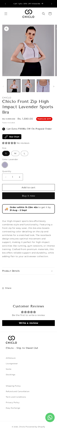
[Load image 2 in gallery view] (28, 85)
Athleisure (11, 358)
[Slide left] (3, 86)
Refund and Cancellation (18, 391)
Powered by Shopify (35, 427)
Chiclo (22, 427)
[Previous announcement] (5, 4)
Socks (8, 369)
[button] (6, 13)
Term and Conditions (16, 397)
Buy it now (28, 195)
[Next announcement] (51, 4)
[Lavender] (4, 164)
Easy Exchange (13, 408)
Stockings (10, 374)
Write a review (28, 323)
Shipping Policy (13, 386)
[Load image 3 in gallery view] (43, 85)
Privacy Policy (12, 402)
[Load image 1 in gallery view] (13, 85)
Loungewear (12, 363)
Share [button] (8, 288)
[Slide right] (54, 86)
